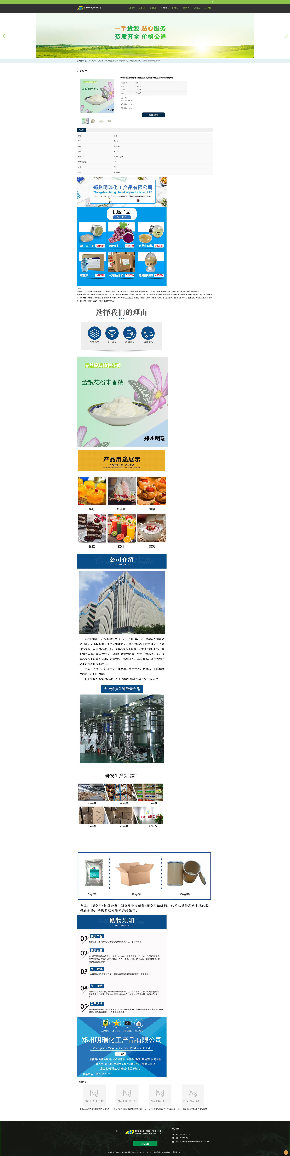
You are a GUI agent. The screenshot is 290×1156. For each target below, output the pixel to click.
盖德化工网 (176, 1152)
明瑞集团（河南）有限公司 (117, 1152)
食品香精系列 (109, 61)
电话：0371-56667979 (183, 1134)
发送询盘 (145, 1144)
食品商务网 (166, 1152)
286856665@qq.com (186, 1138)
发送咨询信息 (153, 115)
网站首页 (92, 61)
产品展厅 (100, 61)
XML (150, 1152)
